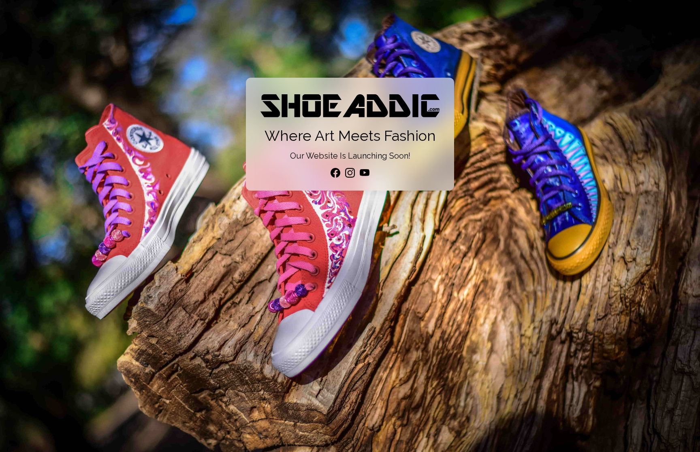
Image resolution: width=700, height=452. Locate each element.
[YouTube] (364, 173)
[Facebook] (335, 173)
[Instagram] (350, 173)
